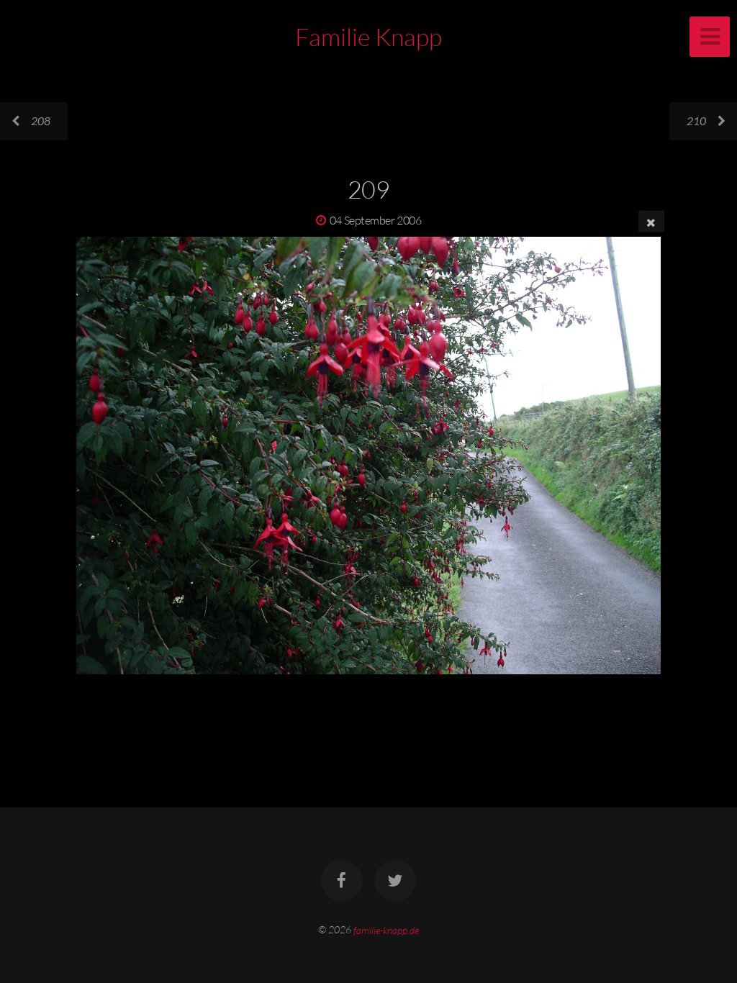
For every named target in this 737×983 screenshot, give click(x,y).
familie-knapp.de (386, 929)
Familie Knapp (368, 37)
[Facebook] (342, 881)
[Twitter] (395, 881)
